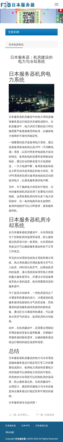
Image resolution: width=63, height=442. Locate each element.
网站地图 (10, 432)
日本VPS (25, 425)
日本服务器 (22, 73)
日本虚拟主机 (41, 425)
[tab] (31, 32)
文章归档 (13, 32)
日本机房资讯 (16, 44)
